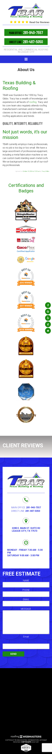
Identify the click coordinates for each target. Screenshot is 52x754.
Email (26, 636)
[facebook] (48, 305)
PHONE (26, 590)
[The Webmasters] (26, 738)
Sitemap (43, 740)
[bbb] (48, 324)
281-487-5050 (26, 41)
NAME (26, 580)
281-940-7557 (26, 32)
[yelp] (48, 318)
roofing (33, 102)
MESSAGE (26, 609)
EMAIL (26, 599)
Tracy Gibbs (45, 171)
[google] (48, 311)
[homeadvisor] (48, 330)
